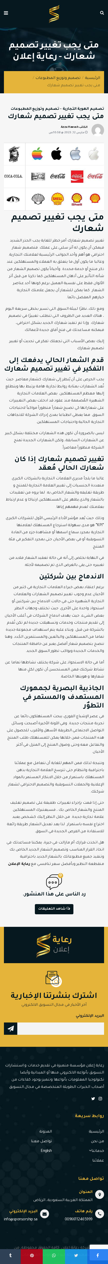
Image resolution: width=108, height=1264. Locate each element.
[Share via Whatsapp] (54, 1256)
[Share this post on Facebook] (97, 1256)
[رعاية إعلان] (54, 14)
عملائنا (98, 1161)
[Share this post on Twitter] (76, 1256)
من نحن (97, 1142)
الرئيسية (92, 78)
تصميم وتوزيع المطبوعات (57, 78)
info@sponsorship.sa (20, 1220)
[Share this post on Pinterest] (32, 1256)
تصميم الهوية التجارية (83, 109)
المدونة (45, 1132)
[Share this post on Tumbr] (10, 1256)
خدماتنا (97, 1151)
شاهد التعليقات (52, 909)
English (46, 1151)
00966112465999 (79, 1220)
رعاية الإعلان (19, 864)
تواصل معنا (41, 1142)
